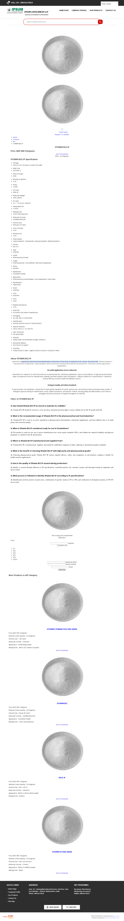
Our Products (96, 10)
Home (15, 137)
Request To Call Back (62, 134)
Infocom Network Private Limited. (112, 917)
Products (16, 139)
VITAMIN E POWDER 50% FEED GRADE (62, 629)
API (14, 141)
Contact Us (110, 10)
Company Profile (79, 10)
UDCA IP (62, 778)
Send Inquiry (63, 132)
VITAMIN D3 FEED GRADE (62, 852)
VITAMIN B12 (62, 703)
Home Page (64, 10)
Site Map (11, 901)
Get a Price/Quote (62, 154)
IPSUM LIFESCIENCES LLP (36, 13)
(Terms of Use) (116, 916)
